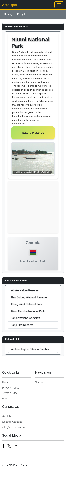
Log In (22, 14)
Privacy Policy (10, 387)
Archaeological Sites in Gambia (30, 349)
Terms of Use (10, 393)
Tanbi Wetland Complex (25, 318)
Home (5, 382)
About (5, 398)
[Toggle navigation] (59, 4)
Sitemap (40, 382)
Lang (9, 14)
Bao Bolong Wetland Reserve (29, 297)
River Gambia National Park (28, 311)
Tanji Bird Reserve (22, 324)
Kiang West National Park (26, 304)
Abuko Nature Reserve (24, 290)
